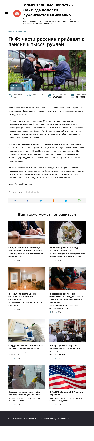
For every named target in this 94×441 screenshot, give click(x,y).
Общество (16, 85)
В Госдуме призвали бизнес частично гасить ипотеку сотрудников (22, 296)
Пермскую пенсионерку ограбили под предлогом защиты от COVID (25, 393)
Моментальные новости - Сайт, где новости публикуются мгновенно (48, 10)
